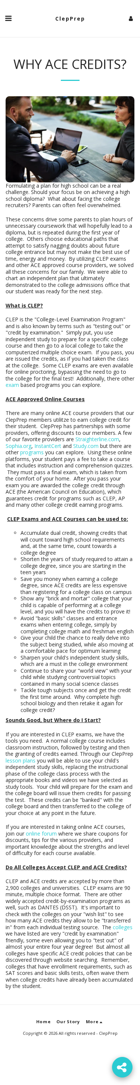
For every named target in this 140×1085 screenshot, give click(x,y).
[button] (8, 18)
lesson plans (20, 760)
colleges (123, 927)
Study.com (86, 445)
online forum (41, 833)
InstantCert (47, 445)
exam (12, 384)
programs (31, 452)
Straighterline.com (97, 439)
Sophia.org (18, 445)
